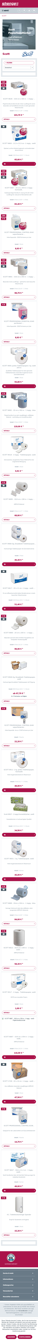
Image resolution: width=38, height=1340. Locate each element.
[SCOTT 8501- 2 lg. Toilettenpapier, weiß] (19, 848)
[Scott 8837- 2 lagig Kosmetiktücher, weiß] (19, 804)
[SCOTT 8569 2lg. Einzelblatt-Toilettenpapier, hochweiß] (19, 533)
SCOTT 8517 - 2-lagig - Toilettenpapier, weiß (19, 992)
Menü (6, 11)
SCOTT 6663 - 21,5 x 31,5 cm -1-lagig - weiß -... (19, 144)
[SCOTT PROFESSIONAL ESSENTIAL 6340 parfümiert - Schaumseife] (19, 311)
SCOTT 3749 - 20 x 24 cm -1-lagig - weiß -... (19, 1081)
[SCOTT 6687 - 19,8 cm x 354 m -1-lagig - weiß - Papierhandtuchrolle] (19, 1026)
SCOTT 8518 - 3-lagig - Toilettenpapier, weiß (19, 455)
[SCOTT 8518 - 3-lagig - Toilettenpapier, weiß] (19, 444)
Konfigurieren (25, 1337)
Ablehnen (11, 1337)
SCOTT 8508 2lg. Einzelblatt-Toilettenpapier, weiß (19, 678)
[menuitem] (5, 11)
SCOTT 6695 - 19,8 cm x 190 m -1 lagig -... (19, 499)
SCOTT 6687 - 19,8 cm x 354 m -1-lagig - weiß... (19, 1038)
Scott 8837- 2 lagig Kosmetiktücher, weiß (19, 814)
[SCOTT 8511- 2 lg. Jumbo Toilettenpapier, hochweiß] (19, 759)
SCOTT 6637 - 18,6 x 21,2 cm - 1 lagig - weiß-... (19, 1171)
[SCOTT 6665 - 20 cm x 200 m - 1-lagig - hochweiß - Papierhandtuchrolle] (19, 622)
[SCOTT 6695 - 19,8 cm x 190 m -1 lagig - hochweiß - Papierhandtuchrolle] (19, 34)
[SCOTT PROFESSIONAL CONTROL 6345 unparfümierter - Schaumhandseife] (19, 715)
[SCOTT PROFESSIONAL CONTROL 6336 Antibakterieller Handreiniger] (19, 1115)
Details (6, 119)
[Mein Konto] (29, 10)
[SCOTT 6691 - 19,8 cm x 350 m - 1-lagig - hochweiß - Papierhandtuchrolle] (19, 266)
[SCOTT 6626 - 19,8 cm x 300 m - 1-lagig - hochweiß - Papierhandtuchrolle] (19, 88)
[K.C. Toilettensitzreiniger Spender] (19, 1204)
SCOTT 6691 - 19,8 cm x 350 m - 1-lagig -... (19, 277)
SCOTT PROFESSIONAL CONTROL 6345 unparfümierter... (19, 726)
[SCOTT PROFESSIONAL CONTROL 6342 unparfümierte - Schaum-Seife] (19, 222)
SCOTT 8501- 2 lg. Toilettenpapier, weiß (19, 859)
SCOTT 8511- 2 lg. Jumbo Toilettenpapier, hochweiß (19, 771)
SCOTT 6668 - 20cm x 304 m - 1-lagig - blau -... (19, 904)
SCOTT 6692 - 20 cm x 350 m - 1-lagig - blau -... (19, 411)
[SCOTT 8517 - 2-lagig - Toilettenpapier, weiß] (19, 982)
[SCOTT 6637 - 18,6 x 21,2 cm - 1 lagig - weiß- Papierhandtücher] (19, 1160)
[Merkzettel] (24, 11)
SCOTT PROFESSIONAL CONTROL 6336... (19, 1126)
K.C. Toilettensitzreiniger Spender (19, 1215)
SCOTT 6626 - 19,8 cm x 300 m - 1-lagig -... (19, 99)
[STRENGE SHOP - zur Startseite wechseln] (10, 4)
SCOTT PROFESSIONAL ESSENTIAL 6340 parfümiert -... (19, 322)
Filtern (9, 63)
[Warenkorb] (34, 10)
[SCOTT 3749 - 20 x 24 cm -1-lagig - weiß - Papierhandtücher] (19, 1071)
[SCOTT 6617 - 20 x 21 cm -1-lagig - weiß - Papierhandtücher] (19, 578)
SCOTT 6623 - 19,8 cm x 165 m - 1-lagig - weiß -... (19, 949)
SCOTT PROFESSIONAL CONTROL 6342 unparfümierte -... (19, 233)
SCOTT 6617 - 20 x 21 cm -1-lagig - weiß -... (19, 588)
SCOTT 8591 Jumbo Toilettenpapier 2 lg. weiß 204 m (19, 367)
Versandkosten (23, 1311)
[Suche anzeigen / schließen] (19, 11)
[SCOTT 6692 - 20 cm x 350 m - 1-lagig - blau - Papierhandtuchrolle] (19, 400)
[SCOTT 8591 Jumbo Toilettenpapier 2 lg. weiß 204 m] (19, 355)
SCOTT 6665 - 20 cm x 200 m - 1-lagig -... (19, 633)
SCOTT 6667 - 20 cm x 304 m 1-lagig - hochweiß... (19, 189)
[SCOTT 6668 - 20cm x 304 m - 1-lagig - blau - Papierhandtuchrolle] (19, 893)
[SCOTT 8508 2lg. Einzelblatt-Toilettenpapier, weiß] (19, 667)
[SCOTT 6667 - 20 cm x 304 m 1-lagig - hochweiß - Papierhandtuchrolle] (19, 177)
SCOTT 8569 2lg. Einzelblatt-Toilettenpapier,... (19, 544)
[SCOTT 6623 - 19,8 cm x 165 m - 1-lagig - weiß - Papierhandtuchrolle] (19, 937)
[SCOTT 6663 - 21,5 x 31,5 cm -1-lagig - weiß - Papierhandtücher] (19, 133)
